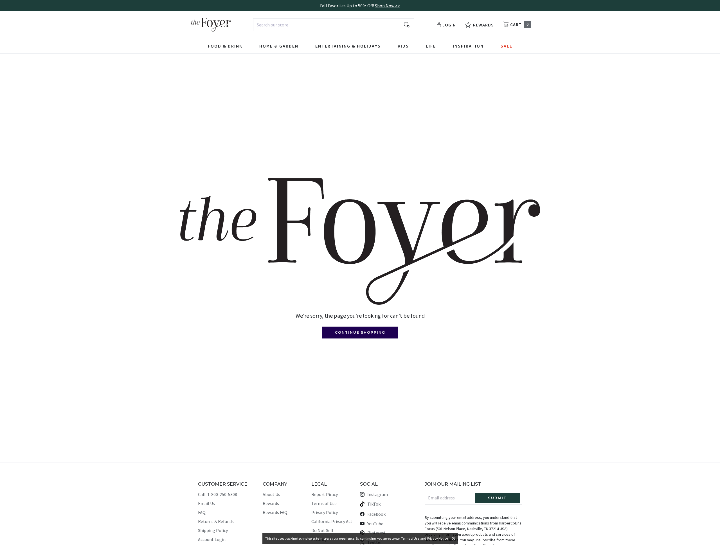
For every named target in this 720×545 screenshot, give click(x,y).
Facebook (376, 514)
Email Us (206, 503)
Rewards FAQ (275, 512)
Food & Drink (225, 46)
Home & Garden (278, 46)
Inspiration (468, 46)
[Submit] (407, 25)
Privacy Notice (437, 538)
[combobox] (333, 24)
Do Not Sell (322, 530)
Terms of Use (324, 503)
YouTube (375, 523)
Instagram (377, 494)
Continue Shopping (360, 332)
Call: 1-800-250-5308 (217, 494)
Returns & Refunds (216, 521)
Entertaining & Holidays (348, 46)
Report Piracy (324, 494)
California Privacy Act (331, 521)
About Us (271, 494)
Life (431, 46)
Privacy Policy (324, 512)
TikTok (374, 504)
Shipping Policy (213, 530)
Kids (403, 46)
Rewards (271, 503)
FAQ (202, 512)
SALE (506, 46)
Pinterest (376, 532)
